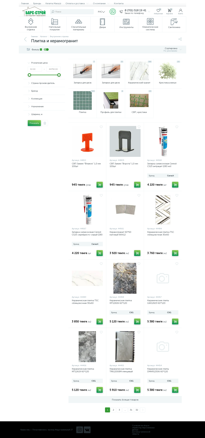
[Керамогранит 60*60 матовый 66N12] (125, 209)
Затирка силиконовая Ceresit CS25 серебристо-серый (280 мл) (87, 235)
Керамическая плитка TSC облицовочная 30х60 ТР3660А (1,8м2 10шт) (85, 303)
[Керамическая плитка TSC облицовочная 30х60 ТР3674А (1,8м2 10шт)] (162, 209)
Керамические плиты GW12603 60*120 (158, 301)
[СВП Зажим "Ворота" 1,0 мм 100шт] (125, 141)
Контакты (119, 3)
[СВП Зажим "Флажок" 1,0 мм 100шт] (87, 141)
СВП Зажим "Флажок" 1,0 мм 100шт (86, 165)
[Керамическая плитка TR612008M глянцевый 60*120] (125, 346)
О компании (99, 3)
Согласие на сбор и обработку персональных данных (143, 428)
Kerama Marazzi (53, 3)
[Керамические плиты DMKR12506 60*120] (162, 346)
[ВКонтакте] (87, 429)
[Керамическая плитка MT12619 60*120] (87, 346)
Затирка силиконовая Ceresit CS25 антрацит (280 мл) (162, 165)
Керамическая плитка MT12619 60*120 (83, 370)
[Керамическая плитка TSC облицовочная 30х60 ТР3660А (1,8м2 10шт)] (87, 278)
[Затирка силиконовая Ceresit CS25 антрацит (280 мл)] (162, 141)
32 (137, 410)
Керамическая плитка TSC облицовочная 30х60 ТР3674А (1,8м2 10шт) (160, 235)
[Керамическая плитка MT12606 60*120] (125, 278)
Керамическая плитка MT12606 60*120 (121, 301)
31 (131, 410)
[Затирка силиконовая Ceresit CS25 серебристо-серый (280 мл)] (87, 209)
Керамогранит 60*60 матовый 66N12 (120, 233)
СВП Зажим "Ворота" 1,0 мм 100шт (124, 165)
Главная (25, 3)
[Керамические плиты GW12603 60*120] (162, 278)
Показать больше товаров (125, 399)
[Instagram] (79, 429)
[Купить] (100, 185)
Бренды (37, 3)
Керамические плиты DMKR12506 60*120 (158, 370)
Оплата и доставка (75, 3)
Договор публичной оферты (141, 433)
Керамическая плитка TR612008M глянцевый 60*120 (121, 371)
